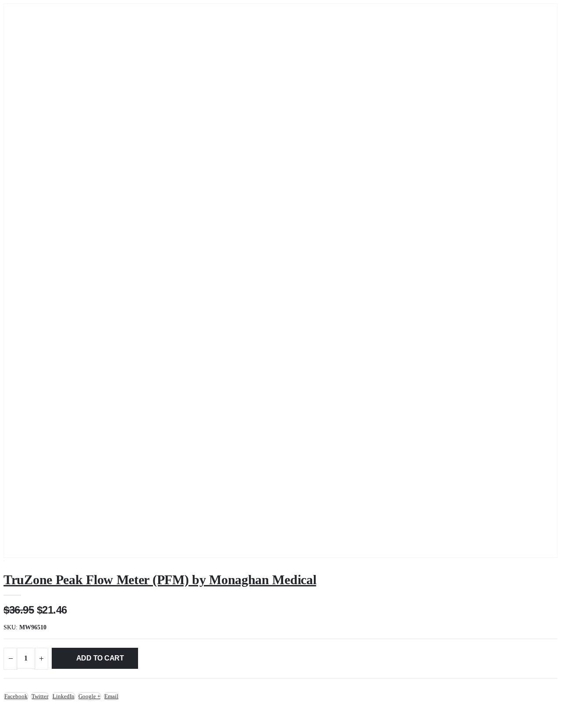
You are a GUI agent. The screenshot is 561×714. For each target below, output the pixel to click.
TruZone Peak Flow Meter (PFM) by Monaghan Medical (160, 579)
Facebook (16, 696)
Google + (89, 696)
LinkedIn (64, 696)
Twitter (40, 696)
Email (111, 696)
